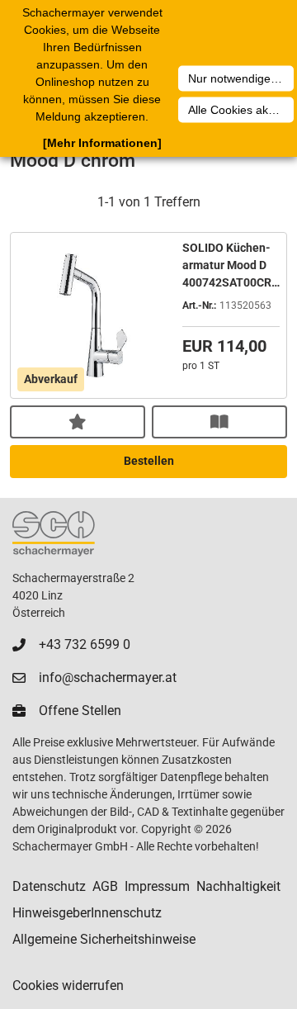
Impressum (157, 886)
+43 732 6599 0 (84, 644)
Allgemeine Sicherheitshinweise (104, 939)
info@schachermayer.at (108, 677)
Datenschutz (49, 886)
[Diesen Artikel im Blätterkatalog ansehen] (219, 421)
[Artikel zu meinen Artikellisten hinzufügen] (77, 421)
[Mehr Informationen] (102, 142)
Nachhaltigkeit (238, 886)
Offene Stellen (80, 710)
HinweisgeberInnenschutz (87, 913)
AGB (105, 886)
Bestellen (149, 460)
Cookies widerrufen (68, 985)
